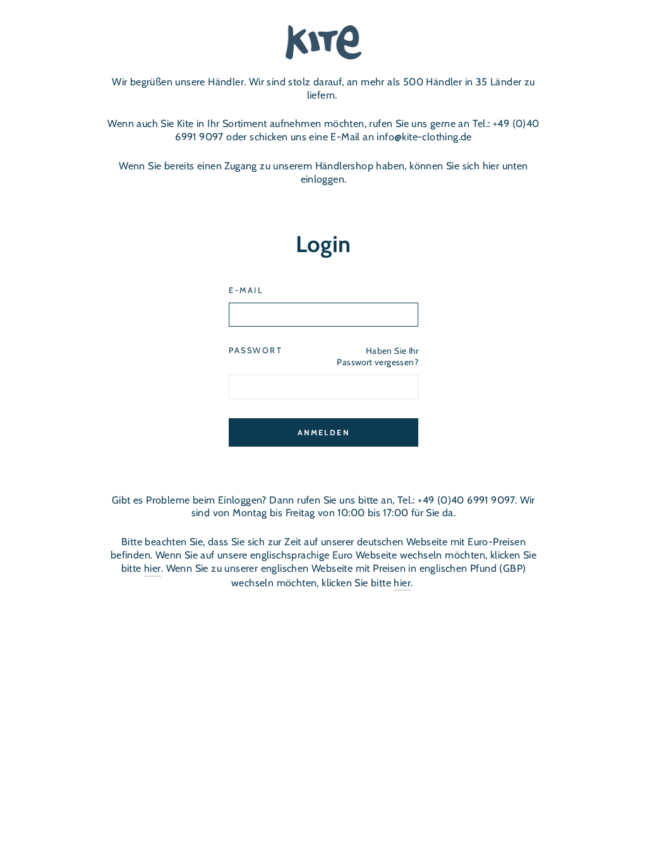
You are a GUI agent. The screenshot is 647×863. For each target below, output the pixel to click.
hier (152, 568)
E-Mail (246, 290)
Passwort (255, 350)
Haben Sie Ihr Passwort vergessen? (377, 356)
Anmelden (323, 432)
